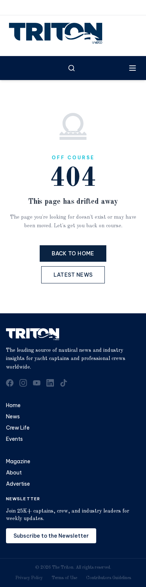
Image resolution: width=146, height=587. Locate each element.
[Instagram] (23, 383)
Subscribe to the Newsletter (51, 535)
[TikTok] (63, 383)
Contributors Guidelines (108, 578)
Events (14, 439)
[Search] (71, 68)
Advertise (18, 483)
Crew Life (18, 427)
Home (13, 405)
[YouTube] (36, 383)
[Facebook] (9, 383)
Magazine (18, 461)
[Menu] (132, 68)
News (13, 416)
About (14, 472)
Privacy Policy (29, 578)
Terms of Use (64, 578)
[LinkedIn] (50, 383)
